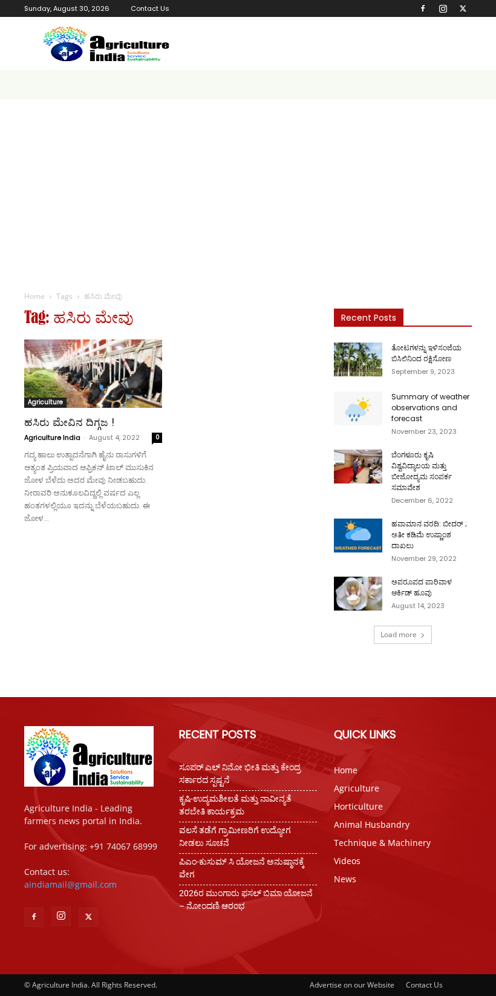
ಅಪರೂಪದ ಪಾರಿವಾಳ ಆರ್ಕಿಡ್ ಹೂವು (421, 587)
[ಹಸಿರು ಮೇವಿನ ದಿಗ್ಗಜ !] (93, 373)
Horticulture (358, 806)
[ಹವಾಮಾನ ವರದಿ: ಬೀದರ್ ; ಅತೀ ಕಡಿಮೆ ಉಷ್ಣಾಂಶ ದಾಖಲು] (358, 535)
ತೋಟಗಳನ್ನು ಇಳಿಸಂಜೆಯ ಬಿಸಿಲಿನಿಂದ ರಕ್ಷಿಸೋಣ (426, 353)
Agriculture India (52, 437)
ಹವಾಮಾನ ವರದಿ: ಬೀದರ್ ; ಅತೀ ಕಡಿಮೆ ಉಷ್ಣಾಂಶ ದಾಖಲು (429, 535)
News (345, 879)
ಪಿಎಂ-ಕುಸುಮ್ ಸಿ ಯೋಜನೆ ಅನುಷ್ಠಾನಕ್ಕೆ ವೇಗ (241, 868)
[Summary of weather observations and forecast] (358, 408)
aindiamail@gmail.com (70, 884)
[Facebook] (423, 8)
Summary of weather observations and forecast (430, 408)
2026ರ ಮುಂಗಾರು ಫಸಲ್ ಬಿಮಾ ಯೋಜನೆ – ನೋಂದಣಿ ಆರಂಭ (246, 899)
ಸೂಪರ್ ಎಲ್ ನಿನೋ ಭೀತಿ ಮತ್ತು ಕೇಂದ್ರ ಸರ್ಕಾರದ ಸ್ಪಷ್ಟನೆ (240, 773)
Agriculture (45, 402)
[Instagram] (443, 8)
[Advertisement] (248, 190)
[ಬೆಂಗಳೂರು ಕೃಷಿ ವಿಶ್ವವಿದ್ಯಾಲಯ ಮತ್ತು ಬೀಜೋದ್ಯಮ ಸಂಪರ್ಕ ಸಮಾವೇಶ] (358, 466)
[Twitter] (463, 8)
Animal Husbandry (372, 824)
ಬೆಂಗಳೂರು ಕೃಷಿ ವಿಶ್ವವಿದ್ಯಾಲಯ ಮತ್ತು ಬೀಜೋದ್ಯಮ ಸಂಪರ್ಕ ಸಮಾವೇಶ (421, 471)
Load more (398, 634)
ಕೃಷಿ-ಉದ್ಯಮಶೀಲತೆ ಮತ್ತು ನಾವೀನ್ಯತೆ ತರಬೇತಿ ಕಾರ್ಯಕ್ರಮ (235, 805)
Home (34, 296)
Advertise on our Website (352, 985)
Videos (347, 861)
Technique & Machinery (382, 842)
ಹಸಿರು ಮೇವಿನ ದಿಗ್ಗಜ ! (69, 422)
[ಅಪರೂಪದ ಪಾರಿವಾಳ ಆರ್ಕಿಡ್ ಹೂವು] (358, 594)
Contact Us (150, 8)
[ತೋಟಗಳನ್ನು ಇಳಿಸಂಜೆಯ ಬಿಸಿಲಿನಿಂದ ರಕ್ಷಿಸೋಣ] (358, 359)
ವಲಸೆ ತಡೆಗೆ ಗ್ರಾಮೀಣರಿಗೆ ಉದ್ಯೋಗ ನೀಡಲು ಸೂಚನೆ (235, 836)
